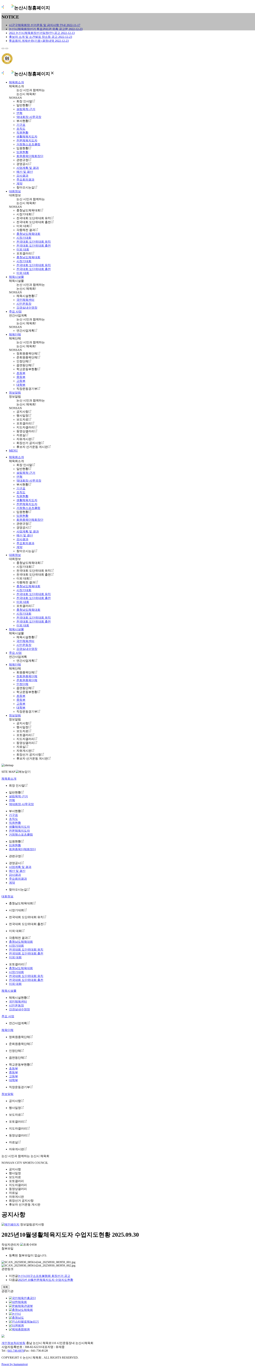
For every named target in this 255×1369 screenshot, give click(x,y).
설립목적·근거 (25, 109)
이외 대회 (22, 226)
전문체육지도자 (26, 140)
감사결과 (22, 175)
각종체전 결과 (25, 229)
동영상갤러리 (25, 431)
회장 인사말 (24, 101)
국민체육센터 (25, 299)
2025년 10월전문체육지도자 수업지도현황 (45, 1279)
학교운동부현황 (26, 369)
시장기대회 (23, 214)
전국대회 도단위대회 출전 (33, 222)
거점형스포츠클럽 (28, 144)
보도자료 (22, 419)
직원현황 (22, 132)
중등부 (20, 377)
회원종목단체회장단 (29, 156)
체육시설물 (16, 276)
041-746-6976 (15, 1350)
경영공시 (22, 164)
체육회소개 (16, 82)
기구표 (20, 124)
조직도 (20, 128)
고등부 (20, 380)
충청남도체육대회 (28, 210)
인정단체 (22, 361)
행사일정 (22, 415)
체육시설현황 (25, 295)
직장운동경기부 (26, 388)
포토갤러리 (23, 253)
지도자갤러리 (25, 427)
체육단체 (15, 334)
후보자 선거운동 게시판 (32, 446)
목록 (5, 1287)
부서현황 (22, 120)
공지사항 (22, 411)
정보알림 (15, 392)
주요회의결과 (25, 179)
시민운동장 (23, 303)
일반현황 (22, 105)
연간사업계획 (25, 330)
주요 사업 (15, 311)
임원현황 (22, 148)
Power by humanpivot (14, 1364)
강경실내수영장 (26, 307)
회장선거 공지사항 (28, 443)
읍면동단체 (23, 365)
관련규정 (22, 160)
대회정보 (15, 191)
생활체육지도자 (26, 136)
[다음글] (6, 48)
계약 (19, 183)
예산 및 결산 (24, 171)
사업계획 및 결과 (27, 167)
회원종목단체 (25, 672)
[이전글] (2, 48)
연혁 (19, 113)
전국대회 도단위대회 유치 (33, 218)
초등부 (20, 373)
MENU (13, 450)
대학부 (20, 384)
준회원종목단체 (26, 357)
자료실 (20, 435)
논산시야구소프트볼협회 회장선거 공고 (44, 1275)
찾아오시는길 (25, 187)
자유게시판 (23, 439)
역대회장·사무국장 (28, 117)
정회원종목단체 (26, 353)
